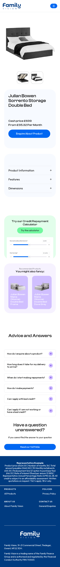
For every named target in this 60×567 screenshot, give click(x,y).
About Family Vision (13, 506)
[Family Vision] (12, 6)
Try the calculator (30, 230)
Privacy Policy (49, 493)
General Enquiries (47, 506)
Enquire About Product (29, 133)
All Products (10, 493)
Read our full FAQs (30, 446)
